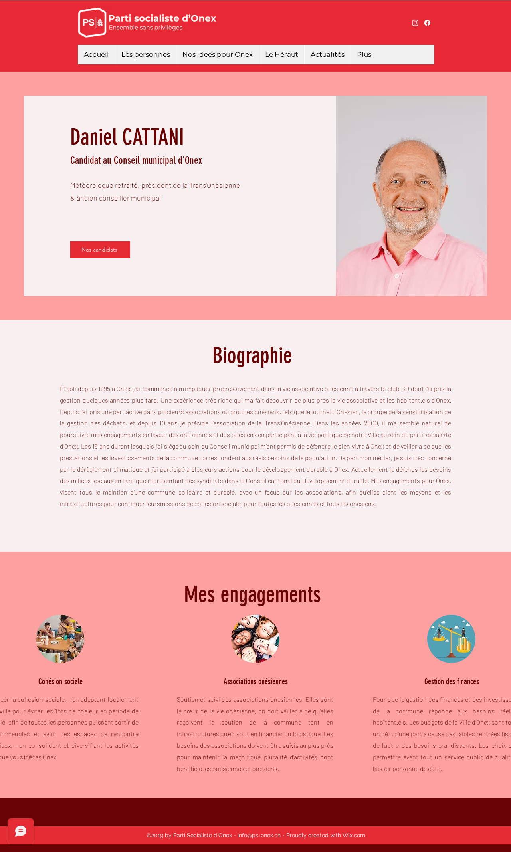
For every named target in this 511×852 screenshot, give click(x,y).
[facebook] (427, 23)
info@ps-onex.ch (259, 835)
